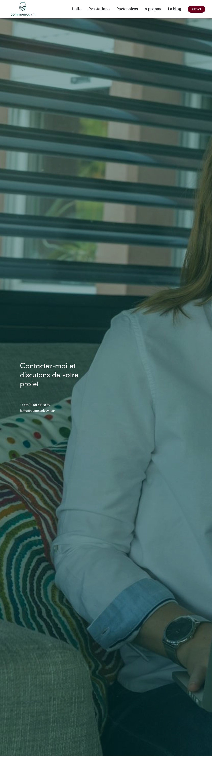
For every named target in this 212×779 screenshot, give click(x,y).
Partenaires (127, 9)
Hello (77, 9)
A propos (153, 9)
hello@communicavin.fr (37, 411)
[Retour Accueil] (24, 9)
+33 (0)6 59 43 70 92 (35, 405)
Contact (196, 9)
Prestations (99, 9)
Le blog (174, 9)
